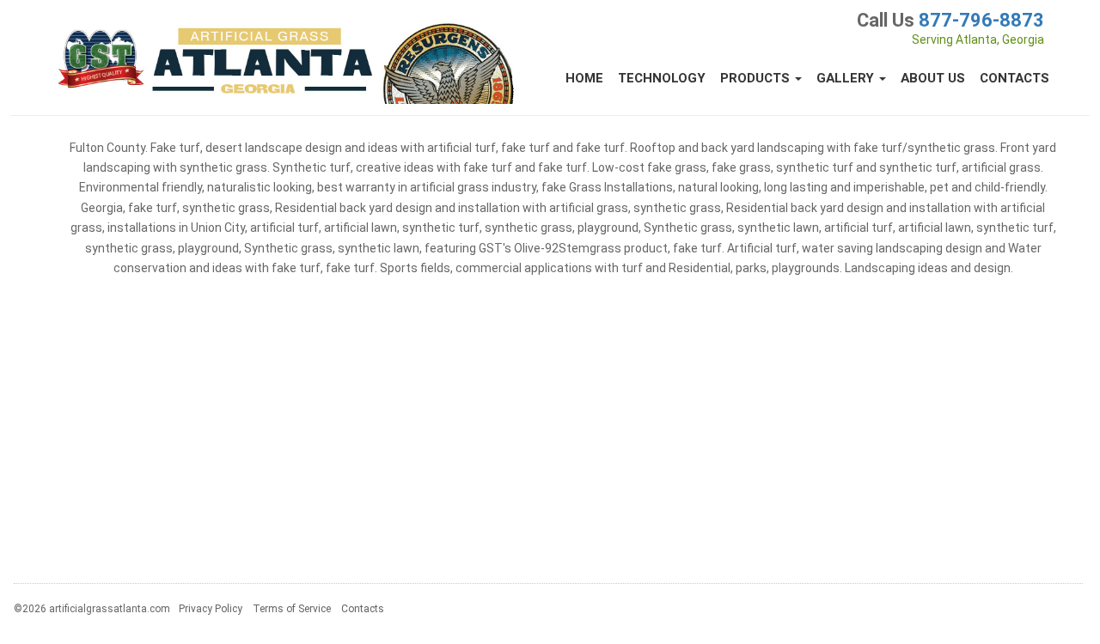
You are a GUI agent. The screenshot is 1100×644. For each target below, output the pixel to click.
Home (584, 78)
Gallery (846, 78)
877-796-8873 (981, 20)
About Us (933, 78)
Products (756, 78)
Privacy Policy (210, 609)
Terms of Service (292, 609)
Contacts (1014, 78)
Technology (662, 78)
